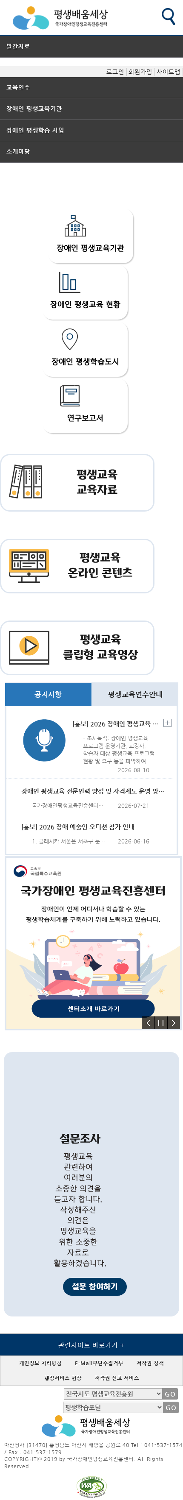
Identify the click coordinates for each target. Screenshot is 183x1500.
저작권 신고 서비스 (117, 1378)
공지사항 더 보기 (167, 723)
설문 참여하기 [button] (95, 1287)
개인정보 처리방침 (40, 1363)
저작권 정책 (150, 1363)
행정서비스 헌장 (63, 1378)
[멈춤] (160, 1022)
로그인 (115, 71)
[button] (90, 236)
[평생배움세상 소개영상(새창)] (93, 1026)
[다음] (173, 1022)
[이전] (148, 1022)
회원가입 (140, 71)
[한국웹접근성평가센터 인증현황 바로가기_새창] (90, 1495)
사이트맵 (168, 71)
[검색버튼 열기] (168, 16)
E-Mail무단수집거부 (99, 1363)
